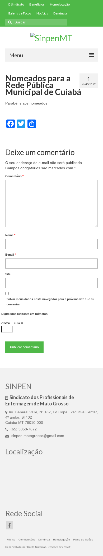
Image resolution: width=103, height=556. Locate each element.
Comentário (14, 176)
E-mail (10, 254)
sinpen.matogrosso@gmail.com (37, 436)
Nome (10, 235)
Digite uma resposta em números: (25, 313)
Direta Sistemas (36, 546)
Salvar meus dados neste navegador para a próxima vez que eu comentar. (50, 301)
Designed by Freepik (59, 547)
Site (8, 274)
